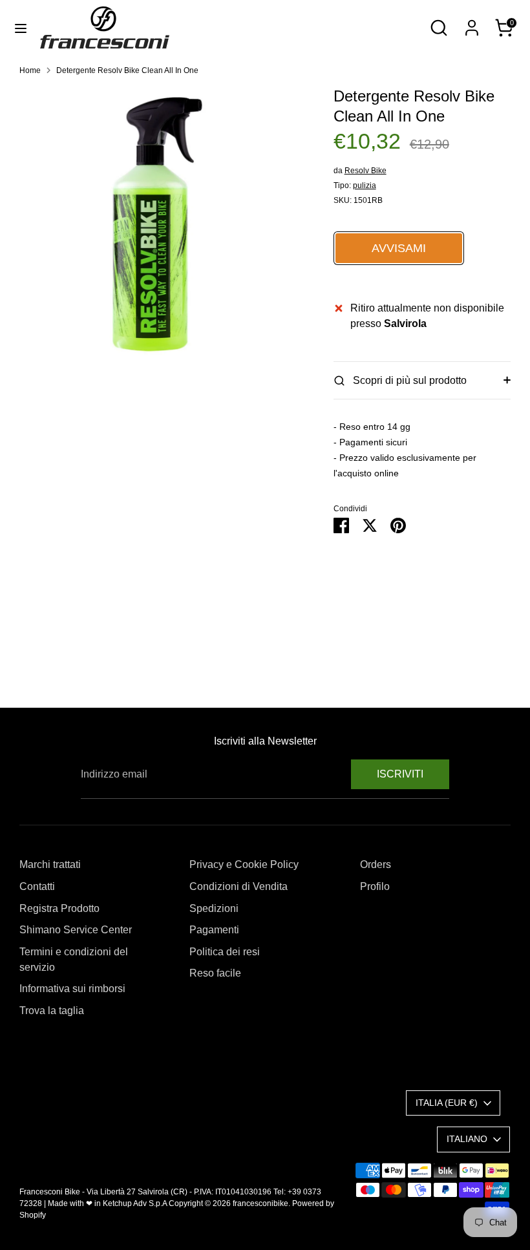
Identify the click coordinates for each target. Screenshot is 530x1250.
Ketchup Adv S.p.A (135, 1203)
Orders (375, 864)
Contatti (37, 886)
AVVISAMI (399, 248)
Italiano (467, 1139)
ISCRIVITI (400, 773)
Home (30, 70)
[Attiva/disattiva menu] (21, 27)
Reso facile (215, 973)
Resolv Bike (365, 170)
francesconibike (260, 1203)
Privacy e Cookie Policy (244, 864)
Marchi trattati (50, 864)
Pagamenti (214, 929)
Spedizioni (213, 908)
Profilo (375, 886)
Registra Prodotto (59, 908)
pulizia (364, 185)
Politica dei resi (224, 951)
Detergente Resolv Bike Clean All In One (127, 70)
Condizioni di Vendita (238, 886)
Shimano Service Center (75, 929)
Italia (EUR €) (447, 1102)
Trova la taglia (51, 1010)
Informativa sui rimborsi (72, 988)
